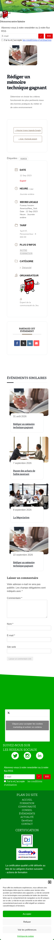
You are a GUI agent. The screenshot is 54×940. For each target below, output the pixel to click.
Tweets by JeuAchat (27, 725)
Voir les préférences (27, 930)
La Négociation (21, 517)
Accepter (27, 914)
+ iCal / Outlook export (27, 139)
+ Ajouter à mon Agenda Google (28, 130)
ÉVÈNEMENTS (27, 813)
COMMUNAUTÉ (27, 806)
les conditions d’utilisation (37, 40)
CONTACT (27, 823)
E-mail (11, 635)
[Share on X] (23, 343)
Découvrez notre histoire (12, 21)
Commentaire (14, 598)
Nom (10, 624)
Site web (11, 647)
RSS (49, 36)
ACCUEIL (27, 799)
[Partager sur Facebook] (17, 343)
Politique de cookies (25, 936)
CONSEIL (27, 810)
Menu (44, 3)
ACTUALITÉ (27, 817)
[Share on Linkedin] (30, 343)
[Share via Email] (36, 343)
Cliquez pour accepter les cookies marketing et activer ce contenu (27, 725)
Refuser (27, 922)
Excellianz (27, 820)
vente (23, 159)
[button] (49, 882)
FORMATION (27, 803)
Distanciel (26, 267)
